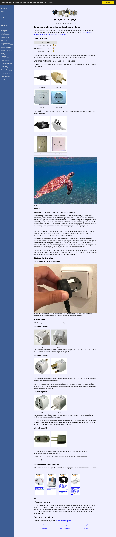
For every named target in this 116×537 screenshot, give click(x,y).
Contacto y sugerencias (65, 524)
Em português (7, 44)
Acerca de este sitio (44, 524)
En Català (4, 40)
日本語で (5, 57)
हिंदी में (4, 54)
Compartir (86, 528)
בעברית (5, 80)
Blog (2, 17)
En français (6, 47)
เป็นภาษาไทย (6, 76)
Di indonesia (6, 63)
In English (4, 31)
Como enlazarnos (65, 528)
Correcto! (107, 2)
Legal (86, 524)
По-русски (5, 60)
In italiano (5, 34)
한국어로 (5, 73)
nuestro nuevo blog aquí (63, 521)
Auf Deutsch (5, 37)
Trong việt (5, 67)
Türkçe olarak (6, 70)
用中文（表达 (6, 50)
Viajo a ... (4, 11)
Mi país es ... (5, 8)
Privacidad (44, 528)
